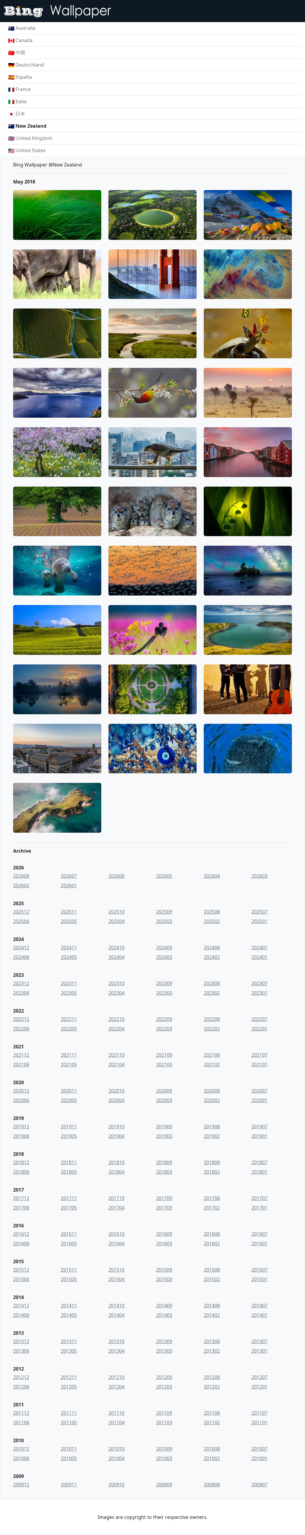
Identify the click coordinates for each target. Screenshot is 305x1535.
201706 (21, 1207)
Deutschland (29, 64)
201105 (69, 1422)
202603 (259, 876)
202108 (212, 1055)
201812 (21, 1162)
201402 (212, 1315)
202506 (21, 921)
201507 (259, 1269)
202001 (259, 1100)
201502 (212, 1279)
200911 (69, 1484)
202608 (21, 876)
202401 (259, 957)
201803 (164, 1172)
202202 (212, 1028)
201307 (259, 1341)
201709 (164, 1198)
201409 (164, 1305)
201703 (164, 1207)
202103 (164, 1064)
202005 (69, 1100)
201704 (116, 1207)
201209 (164, 1377)
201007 (259, 1448)
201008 (212, 1448)
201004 (116, 1458)
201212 (21, 1377)
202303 (164, 993)
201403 (164, 1315)
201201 (259, 1386)
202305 (69, 993)
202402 (212, 957)
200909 (164, 1484)
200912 (21, 1484)
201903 (164, 1136)
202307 (259, 983)
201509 (164, 1269)
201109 (164, 1413)
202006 (21, 1100)
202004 (116, 1100)
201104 (116, 1422)
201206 (21, 1386)
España (23, 77)
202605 (164, 876)
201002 (212, 1458)
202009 (164, 1090)
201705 (69, 1207)
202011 (69, 1090)
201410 (116, 1305)
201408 (212, 1305)
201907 (259, 1126)
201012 (21, 1448)
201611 (69, 1234)
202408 (212, 947)
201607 (259, 1234)
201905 (69, 1136)
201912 (21, 1126)
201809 (164, 1162)
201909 (164, 1126)
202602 (21, 885)
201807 (259, 1162)
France (23, 89)
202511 (69, 911)
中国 (20, 52)
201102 (212, 1422)
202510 (116, 911)
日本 (20, 113)
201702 (212, 1207)
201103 (164, 1422)
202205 (69, 1028)
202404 (116, 957)
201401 (259, 1315)
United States (30, 150)
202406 (21, 957)
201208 (212, 1377)
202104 (116, 1064)
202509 (164, 911)
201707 (259, 1198)
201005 (69, 1458)
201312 (21, 1341)
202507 (259, 911)
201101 (259, 1422)
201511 (69, 1269)
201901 (259, 1136)
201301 (259, 1351)
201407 (259, 1305)
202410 (116, 947)
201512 (21, 1269)
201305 (69, 1351)
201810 (116, 1162)
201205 (69, 1386)
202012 (21, 1090)
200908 (212, 1484)
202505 (69, 921)
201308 (212, 1341)
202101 (259, 1064)
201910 (116, 1126)
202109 (164, 1055)
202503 (164, 921)
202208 (212, 1019)
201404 (116, 1315)
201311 (69, 1341)
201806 (21, 1172)
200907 (259, 1484)
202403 (164, 957)
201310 (116, 1341)
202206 (21, 1028)
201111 (69, 1413)
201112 (21, 1413)
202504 (116, 921)
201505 (69, 1279)
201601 (259, 1243)
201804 (116, 1172)
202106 (21, 1064)
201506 (21, 1279)
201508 (212, 1269)
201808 (212, 1162)
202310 (116, 983)
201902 (212, 1136)
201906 (21, 1136)
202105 (69, 1064)
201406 (21, 1315)
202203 (164, 1028)
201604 (116, 1243)
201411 (69, 1305)
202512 (21, 911)
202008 (212, 1090)
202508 (212, 911)
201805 (69, 1172)
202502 (212, 921)
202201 (259, 1028)
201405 (69, 1315)
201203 (164, 1386)
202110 (116, 1055)
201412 (21, 1305)
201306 (21, 1351)
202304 (116, 993)
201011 (69, 1448)
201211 (69, 1377)
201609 (164, 1234)
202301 (259, 993)
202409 (164, 947)
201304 (116, 1351)
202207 (259, 1019)
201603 (164, 1243)
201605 (69, 1243)
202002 (212, 1100)
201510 (116, 1269)
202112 (21, 1055)
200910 (116, 1484)
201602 (212, 1243)
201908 (212, 1126)
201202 (212, 1386)
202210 (116, 1019)
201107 (259, 1413)
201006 (21, 1458)
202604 (212, 876)
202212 (21, 1019)
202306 (21, 993)
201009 (164, 1448)
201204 (116, 1386)
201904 (116, 1136)
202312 (21, 983)
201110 (116, 1413)
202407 (259, 947)
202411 (69, 947)
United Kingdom (33, 138)
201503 (164, 1279)
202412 (21, 947)
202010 (116, 1090)
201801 (259, 1172)
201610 (116, 1234)
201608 (212, 1234)
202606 (116, 876)
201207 (259, 1377)
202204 (116, 1028)
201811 (69, 1162)
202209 (164, 1019)
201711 (69, 1198)
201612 (21, 1234)
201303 (164, 1351)
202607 (69, 876)
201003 (164, 1458)
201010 (116, 1448)
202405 (69, 957)
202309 (164, 983)
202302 (212, 993)
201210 (116, 1377)
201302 (212, 1351)
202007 (259, 1090)
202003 (164, 1100)
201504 (116, 1279)
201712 (21, 1198)
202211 (69, 1019)
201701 (259, 1207)
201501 (259, 1279)
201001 (259, 1458)
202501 (259, 921)
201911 (69, 1126)
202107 (259, 1055)
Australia (25, 28)
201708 (212, 1198)
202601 (69, 885)
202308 (212, 983)
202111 (69, 1055)
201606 (21, 1243)
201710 (116, 1198)
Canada (23, 40)
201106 (21, 1422)
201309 (164, 1341)
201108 (212, 1413)
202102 (212, 1064)
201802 (212, 1172)
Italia (21, 101)
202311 (69, 983)
